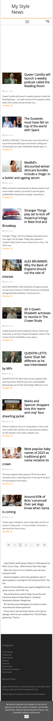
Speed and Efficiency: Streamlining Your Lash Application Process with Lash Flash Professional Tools (26, 688)
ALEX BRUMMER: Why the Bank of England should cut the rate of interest (25, 269)
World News (7, 657)
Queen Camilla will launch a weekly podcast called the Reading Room (37, 80)
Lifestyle (5, 663)
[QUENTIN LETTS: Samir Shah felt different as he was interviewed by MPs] (12, 357)
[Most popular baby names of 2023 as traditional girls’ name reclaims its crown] (12, 452)
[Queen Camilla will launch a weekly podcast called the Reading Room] (12, 78)
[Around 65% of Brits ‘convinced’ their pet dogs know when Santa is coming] (12, 500)
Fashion (5, 660)
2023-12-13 (8, 374)
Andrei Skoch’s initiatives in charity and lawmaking (23, 694)
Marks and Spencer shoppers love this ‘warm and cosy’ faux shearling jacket (25, 408)
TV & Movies (7, 652)
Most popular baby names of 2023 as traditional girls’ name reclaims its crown (26, 456)
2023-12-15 (8, 135)
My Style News (21, 9)
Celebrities (7, 655)
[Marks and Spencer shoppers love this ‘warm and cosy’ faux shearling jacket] (12, 404)
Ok (26, 716)
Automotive (7, 666)
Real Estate (7, 672)
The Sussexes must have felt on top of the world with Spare (36, 124)
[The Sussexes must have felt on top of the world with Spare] (12, 122)
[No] (49, 711)
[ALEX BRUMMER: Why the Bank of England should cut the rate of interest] (12, 265)
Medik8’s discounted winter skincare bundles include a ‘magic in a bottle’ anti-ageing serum (26, 170)
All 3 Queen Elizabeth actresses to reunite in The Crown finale (37, 315)
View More (8, 105)
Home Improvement (10, 669)
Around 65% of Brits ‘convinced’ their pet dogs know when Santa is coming (25, 504)
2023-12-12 (8, 469)
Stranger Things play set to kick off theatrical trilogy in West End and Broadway (26, 218)
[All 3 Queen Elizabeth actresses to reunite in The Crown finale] (12, 313)
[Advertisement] (26, 45)
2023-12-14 (8, 282)
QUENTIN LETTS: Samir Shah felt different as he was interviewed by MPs (24, 360)
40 (38, 544)
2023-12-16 (8, 91)
